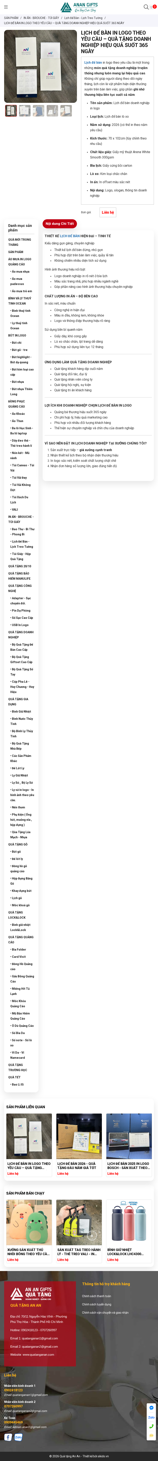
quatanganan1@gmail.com (40, 1338)
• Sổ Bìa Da (17, 1033)
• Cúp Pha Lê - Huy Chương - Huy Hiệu (22, 687)
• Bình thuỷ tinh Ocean (20, 313)
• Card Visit (18, 956)
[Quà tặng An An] (79, 7)
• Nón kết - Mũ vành (19, 455)
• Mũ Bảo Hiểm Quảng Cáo (20, 1016)
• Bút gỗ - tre (19, 350)
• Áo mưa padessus (17, 281)
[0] (151, 7)
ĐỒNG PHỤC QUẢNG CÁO (16, 404)
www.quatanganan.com (38, 1355)
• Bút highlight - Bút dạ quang (20, 359)
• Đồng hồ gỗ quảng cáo (18, 868)
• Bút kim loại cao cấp (22, 372)
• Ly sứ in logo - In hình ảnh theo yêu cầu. (22, 795)
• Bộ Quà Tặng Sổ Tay (21, 672)
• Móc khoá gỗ (20, 905)
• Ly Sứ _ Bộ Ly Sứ (21, 782)
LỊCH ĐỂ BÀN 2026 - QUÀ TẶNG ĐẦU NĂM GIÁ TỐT (65, 1166)
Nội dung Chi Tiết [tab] (60, 224)
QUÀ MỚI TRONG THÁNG (19, 242)
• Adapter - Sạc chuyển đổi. (20, 601)
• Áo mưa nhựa (19, 271)
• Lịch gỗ (16, 898)
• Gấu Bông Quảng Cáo (22, 979)
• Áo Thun (16, 421)
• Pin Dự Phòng (20, 610)
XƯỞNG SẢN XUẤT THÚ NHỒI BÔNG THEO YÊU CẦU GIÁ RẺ (28, 1252)
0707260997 (13, 1406)
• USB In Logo (19, 625)
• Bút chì (15, 342)
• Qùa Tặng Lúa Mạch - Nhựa (20, 834)
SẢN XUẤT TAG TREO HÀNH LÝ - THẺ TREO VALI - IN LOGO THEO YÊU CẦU (78, 1252)
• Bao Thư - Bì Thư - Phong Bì (22, 532)
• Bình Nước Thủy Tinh (21, 721)
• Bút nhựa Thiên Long (21, 391)
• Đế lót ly (16, 859)
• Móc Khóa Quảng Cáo (18, 1003)
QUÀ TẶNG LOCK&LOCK (17, 915)
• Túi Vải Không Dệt (20, 487)
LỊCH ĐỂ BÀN (70, 236)
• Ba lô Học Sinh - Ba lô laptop (21, 431)
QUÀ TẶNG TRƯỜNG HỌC (17, 1067)
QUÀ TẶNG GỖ (18, 844)
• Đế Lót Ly (17, 768)
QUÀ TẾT (14, 1077)
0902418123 (13, 1390)
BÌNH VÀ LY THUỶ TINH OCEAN (19, 301)
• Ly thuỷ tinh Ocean (18, 325)
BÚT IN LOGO (17, 335)
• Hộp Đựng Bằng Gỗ (21, 881)
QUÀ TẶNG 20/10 (19, 566)
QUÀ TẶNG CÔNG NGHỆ (20, 588)
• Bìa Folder (18, 949)
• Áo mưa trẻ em (21, 291)
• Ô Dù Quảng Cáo (22, 1025)
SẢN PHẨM (15, 252)
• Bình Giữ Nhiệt (20, 711)
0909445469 (13, 1422)
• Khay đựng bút (20, 890)
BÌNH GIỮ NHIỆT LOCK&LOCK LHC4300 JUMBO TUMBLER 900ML (126, 1252)
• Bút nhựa (17, 381)
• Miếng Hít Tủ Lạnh (20, 991)
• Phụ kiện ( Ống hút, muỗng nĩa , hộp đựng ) (21, 820)
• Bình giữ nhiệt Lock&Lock (20, 927)
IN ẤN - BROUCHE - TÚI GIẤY (21, 519)
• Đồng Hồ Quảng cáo (21, 966)
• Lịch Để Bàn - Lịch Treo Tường (21, 544)
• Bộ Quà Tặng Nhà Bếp (19, 746)
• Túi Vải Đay (18, 477)
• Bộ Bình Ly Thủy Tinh (21, 733)
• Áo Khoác (17, 413)
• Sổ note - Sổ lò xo (21, 1043)
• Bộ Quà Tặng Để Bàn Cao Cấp (21, 647)
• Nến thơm (17, 807)
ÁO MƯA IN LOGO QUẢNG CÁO (19, 262)
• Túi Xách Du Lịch (19, 500)
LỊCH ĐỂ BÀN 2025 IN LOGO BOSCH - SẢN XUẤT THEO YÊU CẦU (117, 1166)
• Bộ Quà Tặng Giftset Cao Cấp (21, 659)
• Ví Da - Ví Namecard (17, 1055)
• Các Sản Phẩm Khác (20, 758)
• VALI (14, 509)
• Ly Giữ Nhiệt (19, 775)
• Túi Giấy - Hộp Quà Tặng (20, 556)
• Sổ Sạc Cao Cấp (21, 617)
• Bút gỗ (15, 851)
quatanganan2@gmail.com (40, 1346)
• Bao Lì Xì (17, 1084)
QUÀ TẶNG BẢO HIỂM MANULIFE (19, 576)
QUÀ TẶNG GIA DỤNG (18, 702)
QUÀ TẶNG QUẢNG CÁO (21, 940)
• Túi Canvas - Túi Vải (22, 468)
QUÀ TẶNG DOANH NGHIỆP (21, 635)
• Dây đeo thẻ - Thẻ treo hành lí (21, 443)
